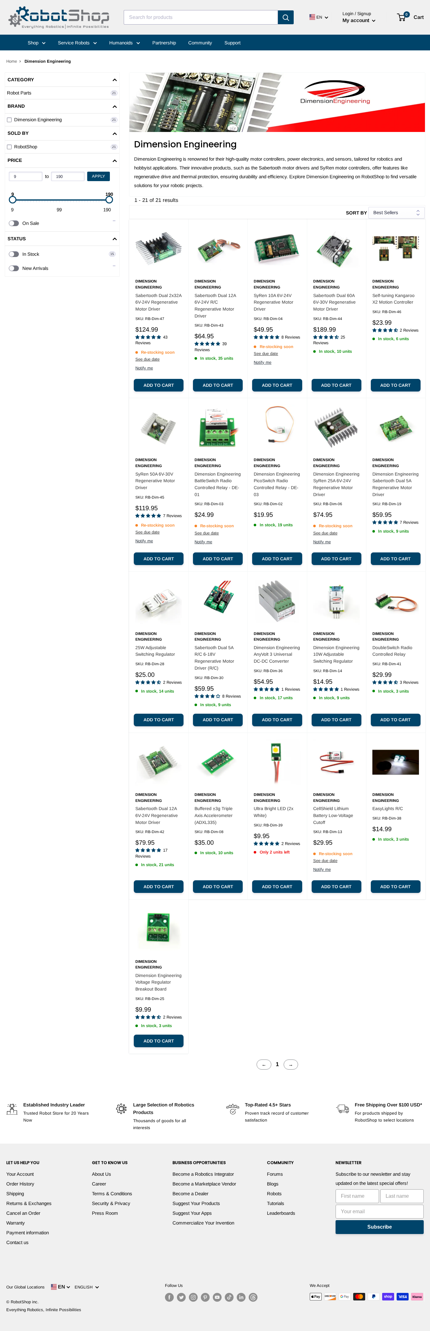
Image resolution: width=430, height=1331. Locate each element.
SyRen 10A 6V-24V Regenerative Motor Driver (273, 302)
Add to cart (159, 385)
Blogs (273, 1183)
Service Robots (74, 42)
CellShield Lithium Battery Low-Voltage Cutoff (333, 815)
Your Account (20, 1174)
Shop (34, 42)
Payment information (27, 1232)
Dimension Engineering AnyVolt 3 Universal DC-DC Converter (277, 654)
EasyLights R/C (387, 808)
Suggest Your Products (196, 1203)
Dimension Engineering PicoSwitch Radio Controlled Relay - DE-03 (277, 484)
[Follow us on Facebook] (169, 1297)
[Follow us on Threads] (253, 1297)
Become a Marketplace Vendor (204, 1183)
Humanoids (121, 42)
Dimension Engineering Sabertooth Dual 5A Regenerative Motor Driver (395, 484)
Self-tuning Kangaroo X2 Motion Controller (393, 299)
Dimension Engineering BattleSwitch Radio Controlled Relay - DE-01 (218, 484)
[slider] (12, 199)
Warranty (15, 1222)
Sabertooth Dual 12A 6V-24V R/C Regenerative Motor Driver (215, 305)
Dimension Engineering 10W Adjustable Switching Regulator (336, 654)
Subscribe (379, 1227)
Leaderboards (281, 1213)
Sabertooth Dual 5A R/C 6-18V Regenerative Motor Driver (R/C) (214, 658)
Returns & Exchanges (29, 1203)
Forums (275, 1174)
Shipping (15, 1193)
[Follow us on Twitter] (181, 1297)
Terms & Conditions (112, 1193)
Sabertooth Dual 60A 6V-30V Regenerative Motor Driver (334, 302)
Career (99, 1183)
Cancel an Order (23, 1213)
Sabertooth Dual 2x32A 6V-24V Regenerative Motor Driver (158, 302)
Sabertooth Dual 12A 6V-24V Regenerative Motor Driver (156, 815)
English (85, 1287)
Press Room (105, 1213)
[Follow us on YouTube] (217, 1297)
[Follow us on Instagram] (193, 1297)
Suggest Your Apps (192, 1213)
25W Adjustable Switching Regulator (155, 651)
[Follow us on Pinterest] (205, 1297)
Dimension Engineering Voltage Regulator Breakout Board (158, 982)
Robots (274, 1193)
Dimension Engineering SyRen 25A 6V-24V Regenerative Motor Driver (336, 484)
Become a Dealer (190, 1193)
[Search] (286, 17)
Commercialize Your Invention (203, 1222)
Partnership (164, 42)
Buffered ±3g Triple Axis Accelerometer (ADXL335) (214, 815)
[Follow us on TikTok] (229, 1297)
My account (356, 20)
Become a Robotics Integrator (203, 1174)
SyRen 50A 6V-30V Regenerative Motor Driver (155, 480)
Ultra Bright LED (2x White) (273, 812)
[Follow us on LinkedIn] (241, 1297)
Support (232, 42)
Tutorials (275, 1203)
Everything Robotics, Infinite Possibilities (43, 1309)
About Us (101, 1174)
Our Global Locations (25, 1287)
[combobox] (201, 17)
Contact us (17, 1242)
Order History (20, 1183)
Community (200, 42)
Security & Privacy (111, 1203)
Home (11, 61)
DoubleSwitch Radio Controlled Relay (392, 651)
